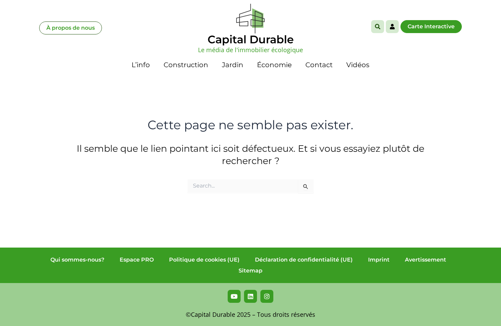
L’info (141, 65)
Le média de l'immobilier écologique (250, 50)
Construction (186, 65)
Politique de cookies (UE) (204, 259)
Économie (274, 65)
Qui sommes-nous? (77, 259)
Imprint (379, 259)
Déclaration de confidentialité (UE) (304, 259)
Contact (319, 65)
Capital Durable (251, 39)
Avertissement (425, 259)
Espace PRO (137, 259)
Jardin (232, 65)
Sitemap (250, 270)
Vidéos (357, 65)
